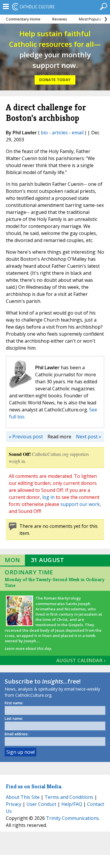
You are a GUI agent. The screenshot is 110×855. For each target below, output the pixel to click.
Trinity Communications (72, 818)
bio (44, 132)
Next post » (88, 436)
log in (48, 497)
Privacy (13, 804)
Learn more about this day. (28, 648)
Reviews (59, 19)
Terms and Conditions (69, 797)
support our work (80, 504)
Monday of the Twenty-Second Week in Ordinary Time (54, 582)
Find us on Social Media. (34, 786)
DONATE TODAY (55, 79)
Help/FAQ (71, 804)
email (78, 132)
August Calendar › (81, 660)
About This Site (23, 797)
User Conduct (41, 804)
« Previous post (26, 436)
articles (60, 132)
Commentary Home (23, 19)
